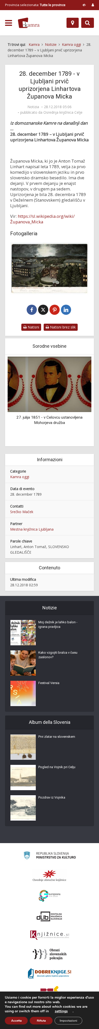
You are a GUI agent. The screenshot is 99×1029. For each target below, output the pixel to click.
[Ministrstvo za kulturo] (49, 856)
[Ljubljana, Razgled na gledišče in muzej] (49, 268)
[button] (78, 401)
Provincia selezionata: (35, 5)
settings (61, 1011)
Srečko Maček (21, 511)
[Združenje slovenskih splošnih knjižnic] (49, 935)
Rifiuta (41, 1021)
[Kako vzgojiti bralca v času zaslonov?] (23, 663)
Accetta (16, 1021)
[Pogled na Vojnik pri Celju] (23, 777)
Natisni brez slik (62, 327)
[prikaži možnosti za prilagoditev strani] (84, 5)
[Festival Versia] (23, 693)
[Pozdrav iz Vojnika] (23, 808)
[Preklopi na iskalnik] (87, 23)
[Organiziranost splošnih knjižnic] (49, 875)
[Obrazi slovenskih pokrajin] (49, 954)
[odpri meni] (8, 23)
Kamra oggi (19, 476)
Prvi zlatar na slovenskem (56, 737)
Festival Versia (48, 683)
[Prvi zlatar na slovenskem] (23, 747)
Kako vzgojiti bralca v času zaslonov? (57, 655)
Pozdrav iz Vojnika (51, 797)
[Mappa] (73, 23)
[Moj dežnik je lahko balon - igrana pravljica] (23, 632)
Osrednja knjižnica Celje (62, 112)
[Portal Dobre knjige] (49, 973)
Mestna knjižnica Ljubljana (32, 529)
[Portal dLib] (49, 916)
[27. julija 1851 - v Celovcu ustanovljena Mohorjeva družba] (49, 384)
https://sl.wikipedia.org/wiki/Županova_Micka (42, 219)
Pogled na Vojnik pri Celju (56, 767)
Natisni (33, 327)
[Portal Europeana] (49, 895)
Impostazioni (68, 1021)
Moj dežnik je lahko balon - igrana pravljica (57, 624)
